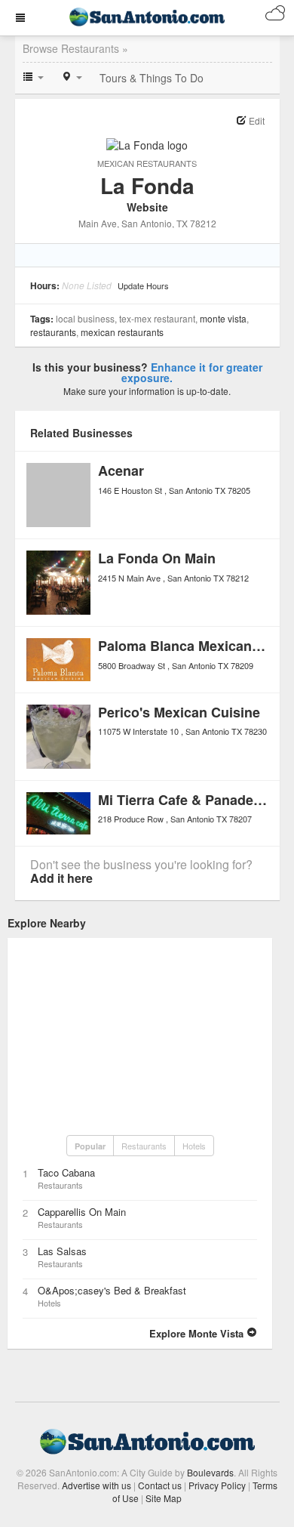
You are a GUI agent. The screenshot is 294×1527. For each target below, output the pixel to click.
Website (147, 206)
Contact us (160, 1485)
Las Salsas (62, 1251)
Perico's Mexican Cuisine (179, 712)
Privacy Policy (217, 1485)
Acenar (121, 470)
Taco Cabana (66, 1172)
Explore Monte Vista (198, 1333)
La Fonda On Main (157, 558)
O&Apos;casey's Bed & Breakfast (112, 1290)
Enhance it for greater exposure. (191, 372)
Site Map (163, 1498)
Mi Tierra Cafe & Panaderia (184, 800)
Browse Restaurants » (75, 48)
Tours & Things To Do (152, 77)
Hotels (194, 1146)
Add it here (61, 878)
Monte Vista (223, 318)
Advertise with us (96, 1485)
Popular (90, 1146)
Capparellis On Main (82, 1212)
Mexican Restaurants (147, 163)
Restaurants (53, 331)
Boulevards (210, 1472)
